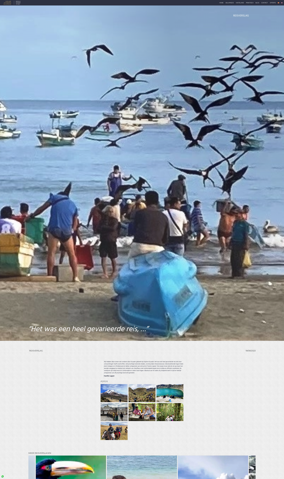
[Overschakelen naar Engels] (282, 3)
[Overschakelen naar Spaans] (278, 3)
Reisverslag (241, 15)
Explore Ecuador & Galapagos (7, 3)
